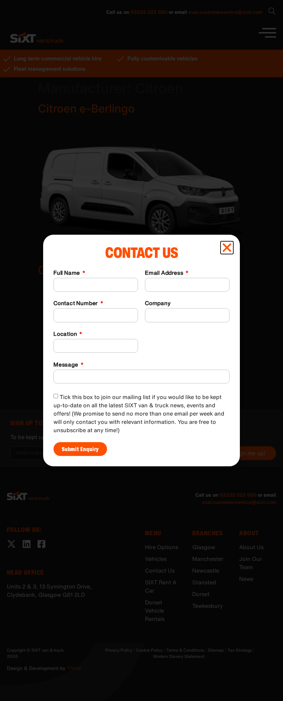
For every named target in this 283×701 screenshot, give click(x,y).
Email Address (165, 273)
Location (65, 334)
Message (66, 365)
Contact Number (76, 303)
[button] (227, 248)
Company (158, 303)
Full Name (67, 273)
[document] (141, 350)
